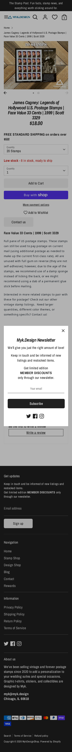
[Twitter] (28, 416)
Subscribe (36, 403)
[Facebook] (35, 416)
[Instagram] (41, 416)
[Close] (63, 331)
